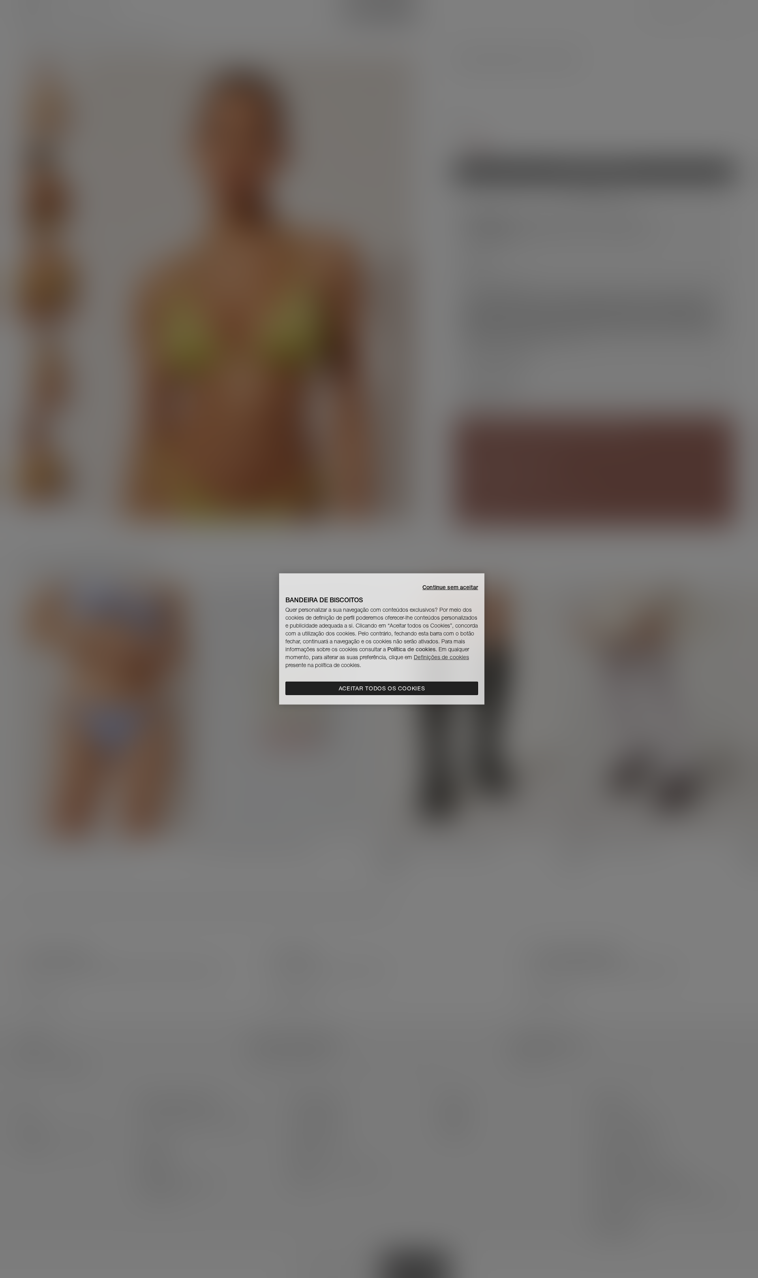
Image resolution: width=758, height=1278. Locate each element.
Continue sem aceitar (450, 587)
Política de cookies (411, 649)
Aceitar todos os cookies (382, 688)
